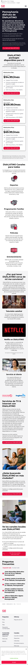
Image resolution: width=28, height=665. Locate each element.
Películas (4, 638)
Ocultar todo (15, 568)
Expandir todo (7, 568)
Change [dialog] (12, 1)
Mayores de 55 (18, 619)
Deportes (5, 636)
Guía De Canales (18, 636)
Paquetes (5, 617)
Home (3, 604)
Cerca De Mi (9, 604)
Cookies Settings (14, 658)
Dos (3, 622)
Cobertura (3, 2)
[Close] (26, 649)
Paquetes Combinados (6, 628)
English (18, 2)
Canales (16, 633)
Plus (3, 619)
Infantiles (16, 641)
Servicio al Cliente (11, 2)
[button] (14, 573)
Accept (14, 662)
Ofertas (16, 617)
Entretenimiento (19, 643)
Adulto (4, 641)
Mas (3, 624)
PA (14, 604)
